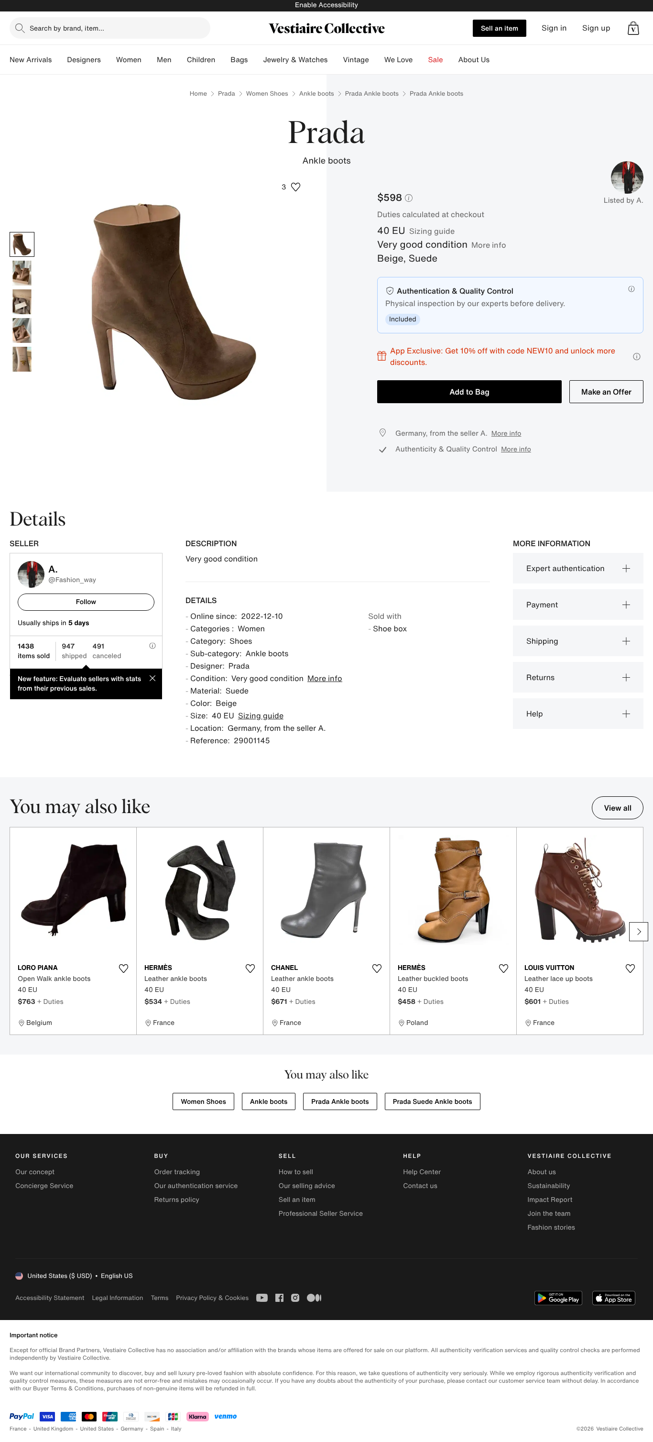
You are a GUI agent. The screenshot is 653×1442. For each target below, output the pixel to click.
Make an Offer (606, 391)
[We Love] (420, 60)
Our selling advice (307, 1186)
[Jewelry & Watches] (335, 60)
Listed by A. (623, 200)
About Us (474, 60)
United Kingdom (53, 1428)
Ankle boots (316, 93)
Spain (157, 1428)
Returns (540, 677)
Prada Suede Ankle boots (432, 1102)
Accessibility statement (49, 1297)
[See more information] (636, 356)
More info (488, 245)
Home (198, 93)
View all (617, 808)
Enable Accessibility (326, 5)
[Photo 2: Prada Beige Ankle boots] (22, 273)
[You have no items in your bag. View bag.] (633, 28)
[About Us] (497, 60)
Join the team (549, 1214)
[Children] (223, 60)
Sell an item (499, 28)
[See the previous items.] (14, 931)
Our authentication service (196, 1186)
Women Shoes (267, 93)
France (18, 1428)
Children (201, 60)
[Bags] (255, 60)
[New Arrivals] (59, 60)
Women (128, 60)
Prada (226, 93)
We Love (398, 60)
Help (534, 713)
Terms (159, 1297)
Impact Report (550, 1200)
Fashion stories (551, 1227)
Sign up (596, 28)
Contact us (420, 1186)
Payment (542, 604)
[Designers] (108, 60)
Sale (435, 60)
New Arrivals (31, 60)
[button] (633, 28)
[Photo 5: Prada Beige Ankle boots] (22, 359)
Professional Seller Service (321, 1214)
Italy (176, 1428)
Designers (84, 60)
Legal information (117, 1297)
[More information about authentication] (631, 289)
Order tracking (177, 1172)
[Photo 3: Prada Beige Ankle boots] (22, 301)
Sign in (554, 28)
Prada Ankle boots (372, 93)
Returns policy (176, 1200)
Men (164, 60)
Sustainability (549, 1186)
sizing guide (432, 231)
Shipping (542, 641)
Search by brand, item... (67, 28)
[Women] (149, 60)
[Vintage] (377, 60)
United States (97, 1428)
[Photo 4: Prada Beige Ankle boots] (22, 330)
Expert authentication (565, 568)
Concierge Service (44, 1186)
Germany (131, 1428)
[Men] (179, 60)
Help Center (422, 1172)
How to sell (296, 1172)
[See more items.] (638, 931)
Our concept (34, 1172)
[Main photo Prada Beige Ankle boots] (22, 244)
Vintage (356, 60)
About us (542, 1172)
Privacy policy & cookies (212, 1297)
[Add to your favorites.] (123, 968)
